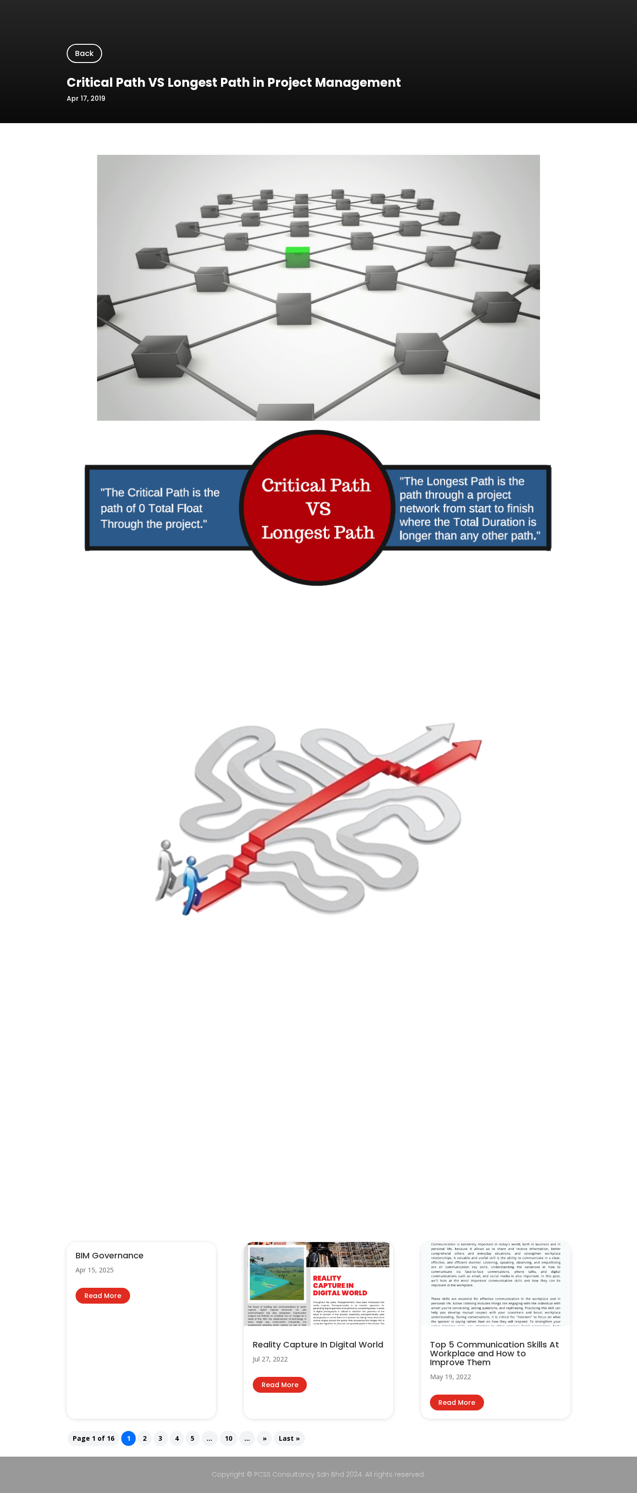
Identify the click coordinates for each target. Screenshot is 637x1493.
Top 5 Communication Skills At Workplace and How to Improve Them (494, 1353)
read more (102, 1295)
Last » (289, 1438)
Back (84, 53)
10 (228, 1438)
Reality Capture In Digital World (318, 1344)
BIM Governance (110, 1255)
